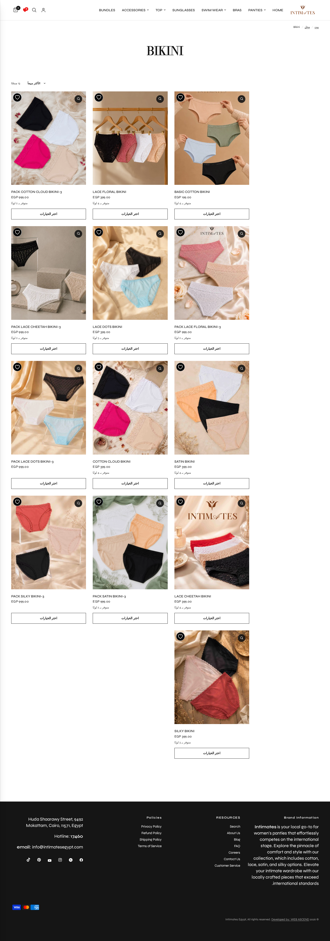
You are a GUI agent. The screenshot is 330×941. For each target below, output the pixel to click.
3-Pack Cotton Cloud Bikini (36, 192)
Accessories (133, 10)
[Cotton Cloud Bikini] (130, 408)
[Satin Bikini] (211, 408)
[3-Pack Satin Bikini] (130, 542)
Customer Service (227, 866)
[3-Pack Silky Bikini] (48, 542)
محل (307, 27)
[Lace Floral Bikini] (130, 138)
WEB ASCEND (300, 919)
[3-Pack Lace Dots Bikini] (48, 408)
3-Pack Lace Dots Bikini (32, 461)
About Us (233, 833)
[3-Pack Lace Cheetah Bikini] (48, 273)
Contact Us (232, 859)
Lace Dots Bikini (107, 327)
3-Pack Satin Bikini (109, 596)
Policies (154, 817)
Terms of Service (150, 846)
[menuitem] (278, 10)
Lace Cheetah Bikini (192, 596)
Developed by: (281, 919)
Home (278, 10)
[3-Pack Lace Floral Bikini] (211, 273)
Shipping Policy (151, 839)
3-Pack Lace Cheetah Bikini (36, 327)
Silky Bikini (184, 731)
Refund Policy (151, 833)
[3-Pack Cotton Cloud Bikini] (48, 138)
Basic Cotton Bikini (192, 192)
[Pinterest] (36, 860)
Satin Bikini (184, 461)
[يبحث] (34, 10)
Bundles (107, 10)
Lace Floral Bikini (109, 192)
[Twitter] (68, 860)
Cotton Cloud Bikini (111, 461)
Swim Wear (212, 10)
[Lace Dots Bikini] (130, 273)
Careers (234, 852)
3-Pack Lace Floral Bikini (197, 327)
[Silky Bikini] (211, 677)
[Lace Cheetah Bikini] (211, 542)
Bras (237, 10)
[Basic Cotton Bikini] (211, 138)
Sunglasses (183, 10)
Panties (255, 10)
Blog (237, 839)
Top (159, 10)
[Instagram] (57, 860)
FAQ (237, 846)
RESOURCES (228, 817)
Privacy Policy (151, 826)
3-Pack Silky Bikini (27, 596)
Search (235, 826)
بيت (317, 27)
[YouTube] (46, 861)
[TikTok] (25, 860)
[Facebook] (78, 860)
